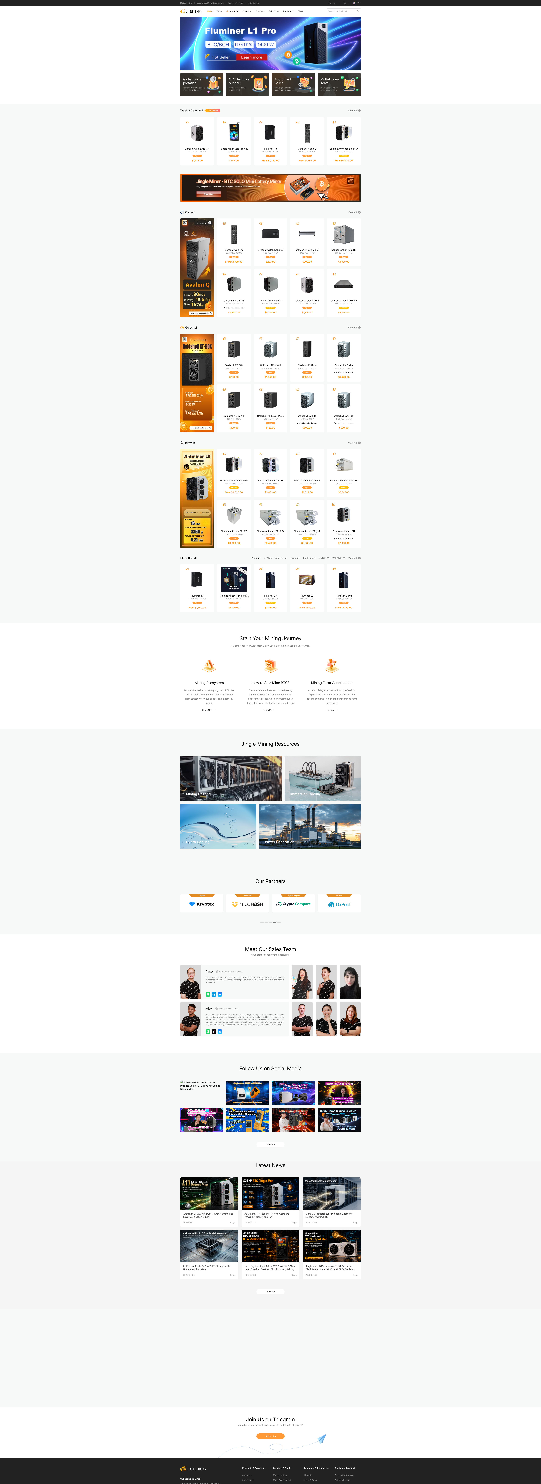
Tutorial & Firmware (235, 3)
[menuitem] (210, 11)
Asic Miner (247, 1475)
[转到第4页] (274, 922)
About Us (308, 1475)
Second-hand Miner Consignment (210, 3)
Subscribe (270, 1436)
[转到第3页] (270, 922)
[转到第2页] (266, 922)
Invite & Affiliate (254, 3)
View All (270, 1144)
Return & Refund (342, 1480)
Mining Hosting (186, 3)
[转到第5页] (279, 922)
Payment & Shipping (344, 1475)
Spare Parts (247, 1480)
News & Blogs (310, 1480)
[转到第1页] (262, 922)
